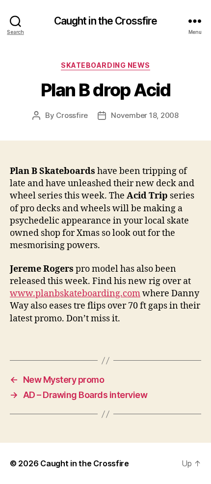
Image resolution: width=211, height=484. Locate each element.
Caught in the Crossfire (106, 21)
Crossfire (72, 115)
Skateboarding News (105, 65)
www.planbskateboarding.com (75, 293)
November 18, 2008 (145, 115)
